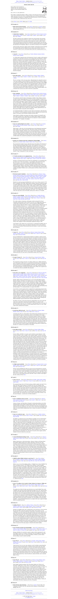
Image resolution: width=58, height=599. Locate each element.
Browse (23, 1)
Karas (33, 459)
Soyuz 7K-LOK (21, 199)
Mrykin (14, 35)
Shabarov (21, 94)
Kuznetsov (33, 157)
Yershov (39, 275)
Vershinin (44, 176)
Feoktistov (15, 196)
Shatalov (25, 94)
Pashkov (18, 125)
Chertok (38, 34)
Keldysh (42, 54)
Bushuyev (18, 459)
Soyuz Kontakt (42, 530)
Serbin (31, 176)
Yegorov (22, 233)
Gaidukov (30, 459)
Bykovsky (15, 157)
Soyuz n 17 (45, 528)
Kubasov (40, 196)
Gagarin (18, 196)
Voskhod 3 (25, 76)
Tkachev (37, 176)
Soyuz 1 (31, 158)
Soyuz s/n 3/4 (19, 277)
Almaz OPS (30, 460)
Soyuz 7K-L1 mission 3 (39, 178)
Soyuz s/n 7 (30, 277)
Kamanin (39, 54)
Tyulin (21, 35)
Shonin (28, 94)
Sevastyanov (19, 542)
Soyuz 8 (30, 485)
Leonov (39, 274)
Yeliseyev (43, 157)
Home (17, 1)
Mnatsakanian (40, 175)
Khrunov (22, 157)
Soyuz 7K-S (37, 460)
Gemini (18, 126)
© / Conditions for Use (29, 597)
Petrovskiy (15, 176)
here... (25, 374)
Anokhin (38, 195)
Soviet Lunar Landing (37, 177)
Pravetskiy (18, 94)
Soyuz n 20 (24, 530)
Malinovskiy (32, 175)
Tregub (29, 125)
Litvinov (14, 125)
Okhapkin (43, 459)
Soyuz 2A (35, 158)
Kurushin (28, 175)
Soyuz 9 (40, 528)
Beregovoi (35, 93)
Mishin (14, 94)
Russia (15, 21)
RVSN (21, 21)
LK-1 (34, 460)
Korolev (45, 34)
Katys (38, 93)
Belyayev (32, 232)
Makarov (43, 274)
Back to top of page (29, 590)
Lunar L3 (29, 177)
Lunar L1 (25, 158)
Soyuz (35, 125)
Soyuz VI (15, 462)
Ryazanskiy (27, 176)
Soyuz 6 (23, 485)
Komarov (29, 157)
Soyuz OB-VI (42, 460)
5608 (31, 21)
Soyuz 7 (26, 485)
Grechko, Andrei (36, 379)
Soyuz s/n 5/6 (24, 277)
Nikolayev (15, 197)
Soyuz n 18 (15, 530)
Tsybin (31, 94)
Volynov (37, 94)
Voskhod (28, 35)
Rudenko (18, 35)
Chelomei (22, 459)
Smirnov (38, 75)
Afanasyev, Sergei (42, 173)
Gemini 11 (42, 125)
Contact (34, 596)
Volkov (28, 275)
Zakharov (42, 75)
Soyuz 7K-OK (25, 180)
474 (29, 21)
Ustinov (33, 141)
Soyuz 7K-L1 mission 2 (30, 178)
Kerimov (40, 26)
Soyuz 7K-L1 (19, 180)
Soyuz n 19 (20, 530)
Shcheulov (15, 460)
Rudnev (24, 141)
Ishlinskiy (35, 54)
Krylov (25, 175)
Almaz (22, 460)
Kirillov (25, 157)
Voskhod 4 (29, 76)
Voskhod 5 (26, 95)
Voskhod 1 (35, 35)
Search (20, 1)
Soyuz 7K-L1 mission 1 (41, 158)
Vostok (44, 35)
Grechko (14, 175)
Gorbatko (22, 196)
